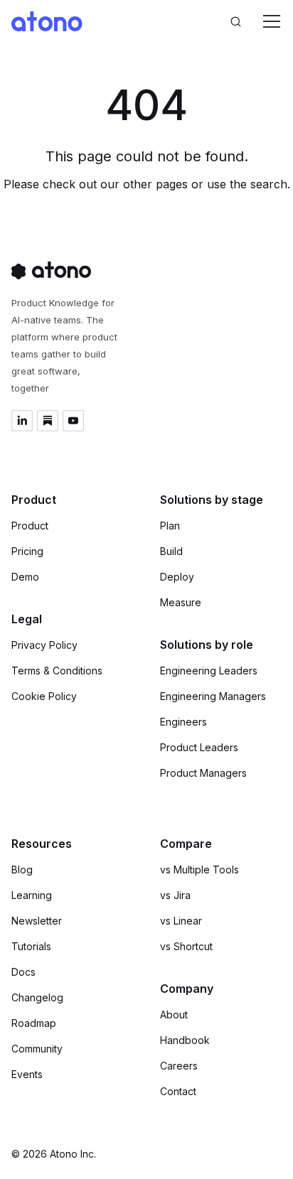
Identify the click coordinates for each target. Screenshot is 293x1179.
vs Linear (181, 921)
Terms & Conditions (56, 670)
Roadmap (33, 1023)
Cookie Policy (44, 696)
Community (37, 1049)
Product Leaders (199, 747)
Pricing (27, 551)
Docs (23, 972)
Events (27, 1074)
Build (171, 551)
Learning (31, 895)
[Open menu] (272, 21)
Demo (25, 577)
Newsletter (36, 921)
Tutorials (31, 946)
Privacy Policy (44, 645)
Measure (180, 602)
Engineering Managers (213, 696)
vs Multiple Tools (199, 869)
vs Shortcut (186, 946)
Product (29, 525)
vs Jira (175, 895)
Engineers (183, 722)
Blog (22, 869)
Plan (170, 525)
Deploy (177, 577)
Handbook (185, 1040)
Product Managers (203, 773)
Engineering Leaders (208, 670)
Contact (178, 1091)
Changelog (37, 997)
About (174, 1014)
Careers (179, 1066)
